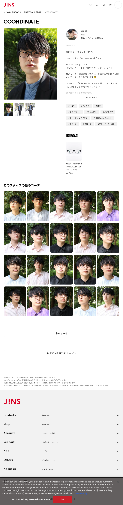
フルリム (86, 106)
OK (62, 499)
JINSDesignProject (103, 118)
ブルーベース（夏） (107, 124)
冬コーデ (88, 124)
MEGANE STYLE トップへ (61, 353)
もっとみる (62, 333)
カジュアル (92, 112)
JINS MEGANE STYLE (32, 12)
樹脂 (98, 106)
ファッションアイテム (78, 118)
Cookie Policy (80, 493)
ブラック (73, 124)
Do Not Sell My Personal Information (31, 499)
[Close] (118, 482)
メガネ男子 (108, 112)
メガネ (72, 106)
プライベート (75, 112)
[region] (61, 491)
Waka (84, 31)
